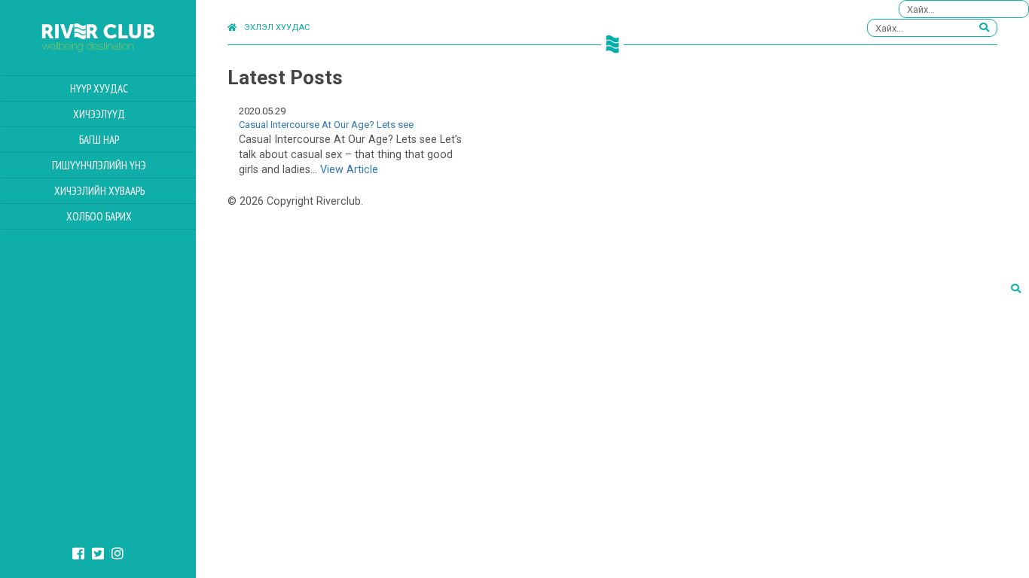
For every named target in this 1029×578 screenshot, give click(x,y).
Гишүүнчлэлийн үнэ (99, 165)
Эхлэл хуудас (277, 27)
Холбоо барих (99, 216)
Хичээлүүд (99, 114)
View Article (349, 169)
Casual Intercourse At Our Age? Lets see (326, 124)
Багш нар (99, 139)
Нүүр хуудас (99, 88)
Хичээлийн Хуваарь (99, 191)
